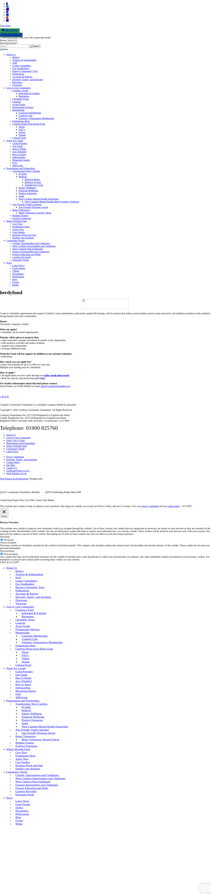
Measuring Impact (21, 160)
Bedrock (23, 176)
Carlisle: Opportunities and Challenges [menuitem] (37, 775)
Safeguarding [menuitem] (22, 687)
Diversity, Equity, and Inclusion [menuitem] (33, 597)
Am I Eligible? (19, 151)
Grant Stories (18, 268)
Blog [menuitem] (18, 817)
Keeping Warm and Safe (24, 235)
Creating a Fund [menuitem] (24, 609)
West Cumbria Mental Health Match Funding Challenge (52, 201)
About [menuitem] (25, 652)
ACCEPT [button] (187, 506)
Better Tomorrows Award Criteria (35, 212)
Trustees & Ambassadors (24, 60)
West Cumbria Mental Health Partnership (39, 199)
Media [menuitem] (19, 823)
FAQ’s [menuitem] (25, 655)
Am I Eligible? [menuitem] (23, 681)
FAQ (14, 163)
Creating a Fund (20, 90)
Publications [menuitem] (22, 590)
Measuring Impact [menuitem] (25, 690)
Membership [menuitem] (22, 632)
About (22, 126)
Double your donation (23, 237)
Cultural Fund (19, 138)
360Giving (17, 165)
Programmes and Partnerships (20, 168)
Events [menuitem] (19, 820)
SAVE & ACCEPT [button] (9, 562)
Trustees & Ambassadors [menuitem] (29, 574)
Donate (22, 135)
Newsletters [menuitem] (22, 810)
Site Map (10, 465)
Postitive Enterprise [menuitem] (26, 746)
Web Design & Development (14, 478)
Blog (14, 279)
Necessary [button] (5, 536)
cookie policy (173, 506)
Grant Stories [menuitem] (22, 804)
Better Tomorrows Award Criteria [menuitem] (40, 739)
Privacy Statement (15, 457)
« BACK (4, 396)
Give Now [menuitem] (21, 752)
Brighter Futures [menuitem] (24, 742)
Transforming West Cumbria (26, 171)
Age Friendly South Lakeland (26, 204)
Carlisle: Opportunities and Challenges (31, 243)
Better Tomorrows (21, 210)
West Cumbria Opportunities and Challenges (34, 246)
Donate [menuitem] (26, 661)
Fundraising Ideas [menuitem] (25, 645)
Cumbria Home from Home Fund (28, 124)
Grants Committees (21, 65)
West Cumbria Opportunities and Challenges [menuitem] (40, 778)
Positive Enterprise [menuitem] (32, 720)
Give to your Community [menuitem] (20, 606)
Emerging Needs (20, 260)
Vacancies (17, 85)
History (16, 57)
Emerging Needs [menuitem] (24, 794)
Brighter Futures (20, 215)
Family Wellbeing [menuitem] (32, 713)
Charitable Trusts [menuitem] (25, 619)
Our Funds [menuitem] (21, 674)
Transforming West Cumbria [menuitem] (31, 703)
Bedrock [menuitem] (26, 710)
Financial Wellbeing (28, 190)
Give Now (17, 224)
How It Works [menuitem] (23, 678)
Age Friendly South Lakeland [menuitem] (32, 729)
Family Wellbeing (27, 187)
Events (15, 282)
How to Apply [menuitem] (23, 684)
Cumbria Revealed (21, 257)
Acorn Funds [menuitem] (22, 626)
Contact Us (11, 468)
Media (15, 285)
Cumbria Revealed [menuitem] (25, 791)
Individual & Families (29, 93)
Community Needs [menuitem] (16, 771)
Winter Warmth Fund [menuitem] (18, 749)
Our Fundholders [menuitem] (24, 584)
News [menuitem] (9, 797)
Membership (18, 110)
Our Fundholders (20, 68)
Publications (18, 74)
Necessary (9, 540)
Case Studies (18, 232)
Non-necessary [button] (7, 551)
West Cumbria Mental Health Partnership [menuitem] (45, 726)
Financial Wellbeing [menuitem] (33, 716)
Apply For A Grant (15, 440)
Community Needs (15, 240)
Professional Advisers (22, 107)
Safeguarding (18, 157)
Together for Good (34, 185)
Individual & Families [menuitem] (34, 613)
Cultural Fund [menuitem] (23, 665)
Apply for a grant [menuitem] (16, 668)
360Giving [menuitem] (21, 697)
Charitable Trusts (20, 99)
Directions (17, 82)
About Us (11, 54)
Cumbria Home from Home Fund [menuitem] (34, 648)
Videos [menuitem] (25, 658)
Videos (22, 132)
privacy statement (149, 506)
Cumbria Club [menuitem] (30, 639)
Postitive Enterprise (21, 218)
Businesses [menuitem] (28, 616)
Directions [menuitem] (21, 600)
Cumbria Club (25, 115)
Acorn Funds (18, 104)
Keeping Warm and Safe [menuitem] (29, 765)
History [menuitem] (19, 571)
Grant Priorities (19, 143)
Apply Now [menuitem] (22, 758)
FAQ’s (22, 129)
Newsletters (18, 274)
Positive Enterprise (28, 193)
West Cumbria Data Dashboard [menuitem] (32, 781)
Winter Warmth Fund (16, 221)
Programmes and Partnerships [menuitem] (23, 700)
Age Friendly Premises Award (33, 207)
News (9, 262)
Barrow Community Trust (25, 71)
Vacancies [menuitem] (21, 603)
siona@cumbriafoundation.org (55, 386)
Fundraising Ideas (21, 121)
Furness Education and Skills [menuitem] (31, 788)
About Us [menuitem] (11, 567)
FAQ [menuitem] (18, 694)
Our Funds (17, 146)
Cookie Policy (13, 462)
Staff (14, 63)
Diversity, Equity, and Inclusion (27, 79)
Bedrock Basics (32, 179)
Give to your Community (18, 88)
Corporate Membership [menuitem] (35, 635)
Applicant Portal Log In (17, 470)
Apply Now (18, 229)
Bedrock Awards (33, 182)
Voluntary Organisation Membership (36, 118)
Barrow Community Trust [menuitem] (29, 587)
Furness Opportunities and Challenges (30, 251)
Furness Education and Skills (26, 254)
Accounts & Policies (22, 76)
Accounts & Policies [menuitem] (26, 593)
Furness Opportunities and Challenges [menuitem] (36, 784)
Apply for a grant (14, 140)
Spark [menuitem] (25, 723)
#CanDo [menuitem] (26, 707)
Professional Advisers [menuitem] (27, 629)
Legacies (16, 101)
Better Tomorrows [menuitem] (25, 736)
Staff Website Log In (16, 473)
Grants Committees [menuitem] (26, 580)
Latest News (18, 265)
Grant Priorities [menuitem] (24, 671)
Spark (21, 196)
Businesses (24, 96)
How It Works (19, 149)
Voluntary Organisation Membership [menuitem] (42, 642)
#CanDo (23, 174)
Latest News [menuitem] (22, 801)
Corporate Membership (30, 113)
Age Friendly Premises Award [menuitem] (38, 733)
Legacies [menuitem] (20, 622)
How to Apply (19, 154)
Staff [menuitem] (18, 577)
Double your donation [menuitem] (27, 768)
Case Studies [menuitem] (22, 762)
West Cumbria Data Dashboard (27, 249)
